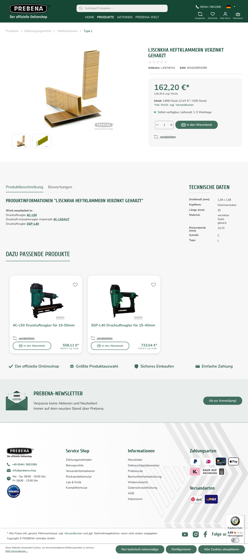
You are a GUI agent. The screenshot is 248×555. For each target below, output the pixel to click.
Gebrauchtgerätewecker (143, 465)
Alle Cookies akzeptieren (221, 549)
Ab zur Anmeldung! (222, 401)
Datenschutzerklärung (142, 488)
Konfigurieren (181, 549)
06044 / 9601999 (210, 7)
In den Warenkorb (199, 125)
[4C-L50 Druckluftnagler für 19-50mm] (46, 300)
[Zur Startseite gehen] (27, 12)
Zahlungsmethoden (79, 460)
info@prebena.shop (24, 470)
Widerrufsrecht (138, 482)
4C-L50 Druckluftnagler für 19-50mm (44, 325)
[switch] (235, 540)
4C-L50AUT (61, 219)
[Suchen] (81, 8)
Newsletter (135, 460)
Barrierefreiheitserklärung (145, 477)
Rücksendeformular (79, 477)
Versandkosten (73, 533)
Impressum (135, 499)
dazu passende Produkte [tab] (38, 254)
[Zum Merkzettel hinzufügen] (75, 284)
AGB (131, 493)
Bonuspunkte (75, 465)
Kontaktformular (76, 488)
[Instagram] (196, 534)
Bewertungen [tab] (60, 187)
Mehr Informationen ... (16, 551)
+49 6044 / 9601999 (24, 464)
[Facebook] (205, 534)
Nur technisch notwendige (139, 549)
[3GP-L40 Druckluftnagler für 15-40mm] (124, 300)
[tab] (24, 187)
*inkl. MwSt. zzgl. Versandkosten (174, 105)
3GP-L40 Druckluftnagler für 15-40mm (123, 325)
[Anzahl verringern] (157, 125)
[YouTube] (185, 534)
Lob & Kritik (73, 482)
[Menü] (241, 516)
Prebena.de (135, 471)
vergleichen (167, 137)
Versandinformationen (80, 471)
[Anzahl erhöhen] (171, 125)
